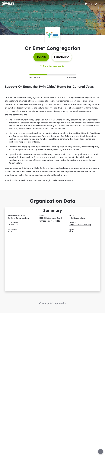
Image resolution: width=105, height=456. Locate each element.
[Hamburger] (100, 3)
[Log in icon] (95, 3)
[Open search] (90, 3)
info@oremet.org (77, 218)
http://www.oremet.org (80, 224)
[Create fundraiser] (85, 3)
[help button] (100, 451)
